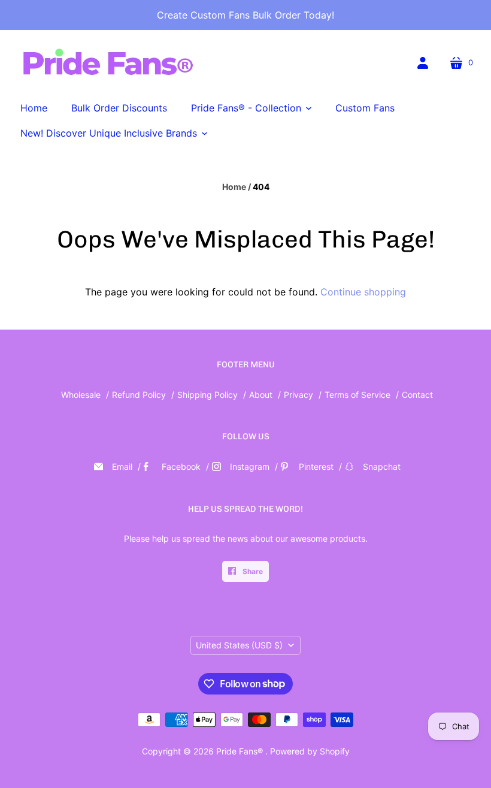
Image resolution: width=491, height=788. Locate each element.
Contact (417, 395)
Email (122, 466)
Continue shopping (363, 292)
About (260, 395)
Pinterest (316, 466)
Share (252, 571)
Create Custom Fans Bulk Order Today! (245, 15)
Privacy (300, 395)
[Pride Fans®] (108, 64)
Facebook (181, 466)
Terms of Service (357, 395)
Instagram (249, 466)
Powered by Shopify (310, 751)
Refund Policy (139, 395)
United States (239, 645)
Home (234, 187)
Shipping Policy (207, 395)
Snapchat (382, 466)
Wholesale (81, 395)
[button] (251, 107)
